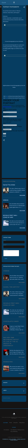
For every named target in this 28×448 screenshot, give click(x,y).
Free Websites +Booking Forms (17, 429)
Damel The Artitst (9, 185)
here (7, 96)
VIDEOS (5, 200)
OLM (4, 2)
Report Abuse (6, 398)
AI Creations (6, 429)
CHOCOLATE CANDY (11, 321)
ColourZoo (15, 422)
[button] (24, 7)
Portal (10, 422)
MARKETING (8, 362)
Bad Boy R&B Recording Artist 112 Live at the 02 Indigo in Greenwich (11, 341)
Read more (22, 195)
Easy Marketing (14, 431)
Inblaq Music (22, 422)
